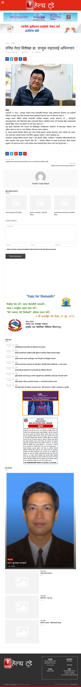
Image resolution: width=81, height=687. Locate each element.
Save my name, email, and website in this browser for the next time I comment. (31, 249)
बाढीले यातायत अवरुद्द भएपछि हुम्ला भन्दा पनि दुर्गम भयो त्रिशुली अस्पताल (35, 358)
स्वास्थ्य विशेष (42, 620)
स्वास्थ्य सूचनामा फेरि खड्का (14, 212)
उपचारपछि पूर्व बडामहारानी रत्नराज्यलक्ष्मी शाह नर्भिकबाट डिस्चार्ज (33, 370)
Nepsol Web (74, 684)
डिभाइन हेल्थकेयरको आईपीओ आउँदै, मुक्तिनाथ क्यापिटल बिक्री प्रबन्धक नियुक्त (37, 353)
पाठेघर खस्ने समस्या (46, 573)
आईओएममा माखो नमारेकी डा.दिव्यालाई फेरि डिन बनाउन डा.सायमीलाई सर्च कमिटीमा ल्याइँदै (27, 161)
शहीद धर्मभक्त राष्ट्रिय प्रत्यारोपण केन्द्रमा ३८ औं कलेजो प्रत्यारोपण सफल (36, 381)
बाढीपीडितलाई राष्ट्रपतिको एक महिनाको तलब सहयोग (30, 347)
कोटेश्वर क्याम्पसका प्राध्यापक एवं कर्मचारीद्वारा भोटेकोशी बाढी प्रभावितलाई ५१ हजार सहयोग (41, 364)
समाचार (13, 43)
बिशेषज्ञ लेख (10, 559)
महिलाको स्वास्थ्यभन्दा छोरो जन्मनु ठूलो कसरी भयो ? (63, 166)
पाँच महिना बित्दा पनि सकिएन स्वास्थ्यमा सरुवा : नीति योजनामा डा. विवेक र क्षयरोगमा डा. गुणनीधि (42, 387)
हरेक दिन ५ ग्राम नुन (46, 598)
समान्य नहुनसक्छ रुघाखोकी (16, 563)
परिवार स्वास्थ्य (43, 571)
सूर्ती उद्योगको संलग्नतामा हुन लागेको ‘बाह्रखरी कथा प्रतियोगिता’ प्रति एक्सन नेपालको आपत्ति (41, 376)
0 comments (37, 52)
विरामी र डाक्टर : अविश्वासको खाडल (50, 623)
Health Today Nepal (40, 183)
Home (7, 43)
